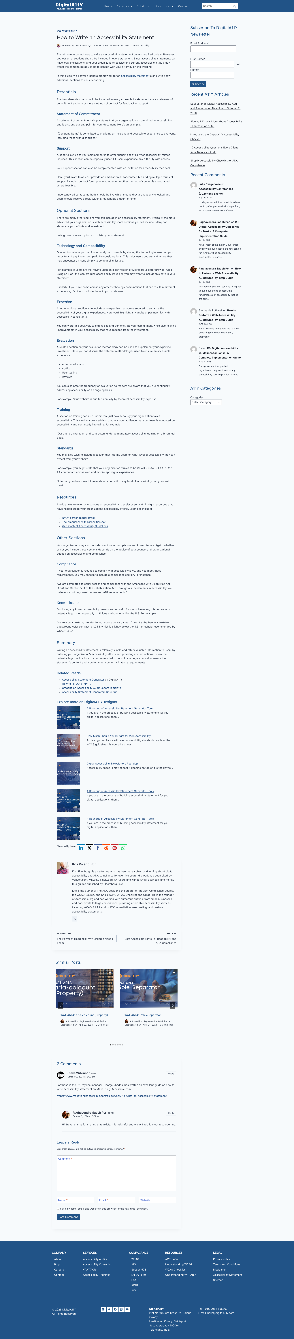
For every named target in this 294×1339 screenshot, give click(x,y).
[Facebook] (98, 848)
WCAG (135, 1259)
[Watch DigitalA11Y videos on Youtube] (127, 1309)
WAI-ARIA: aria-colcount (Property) (84, 1015)
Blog (57, 1264)
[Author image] (59, 45)
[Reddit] (106, 848)
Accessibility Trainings (96, 1274)
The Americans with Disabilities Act (84, 521)
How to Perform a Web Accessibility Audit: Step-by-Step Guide (220, 273)
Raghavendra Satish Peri (91, 1021)
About (58, 1259)
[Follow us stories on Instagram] (121, 1309)
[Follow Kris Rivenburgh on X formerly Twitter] (74, 919)
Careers (59, 1269)
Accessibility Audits (95, 1259)
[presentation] (84, 988)
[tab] (110, 1044)
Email (103, 1200)
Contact (184, 6)
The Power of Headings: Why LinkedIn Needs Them (85, 938)
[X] (89, 848)
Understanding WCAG (178, 1264)
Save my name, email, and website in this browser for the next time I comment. (104, 1208)
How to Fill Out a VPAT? (76, 683)
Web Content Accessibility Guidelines (85, 526)
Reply (171, 1073)
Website (145, 1200)
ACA (134, 1290)
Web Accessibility (67, 31)
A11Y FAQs (171, 1259)
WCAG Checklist (175, 1269)
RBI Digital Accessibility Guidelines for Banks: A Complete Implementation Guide (220, 353)
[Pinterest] (115, 848)
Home (108, 6)
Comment (65, 1158)
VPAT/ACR (89, 1269)
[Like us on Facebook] (115, 1309)
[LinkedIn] (81, 848)
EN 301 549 (138, 1274)
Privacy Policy (221, 1259)
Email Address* (199, 43)
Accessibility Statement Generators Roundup (89, 692)
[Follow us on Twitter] (109, 1309)
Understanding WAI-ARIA (180, 1274)
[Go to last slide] (60, 1005)
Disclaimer (219, 1269)
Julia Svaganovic (210, 184)
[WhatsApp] (123, 848)
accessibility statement (135, 75)
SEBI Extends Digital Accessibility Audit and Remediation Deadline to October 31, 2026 (215, 108)
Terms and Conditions (226, 1264)
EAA (134, 1280)
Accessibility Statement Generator (83, 679)
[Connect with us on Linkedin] (103, 1309)
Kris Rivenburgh (83, 45)
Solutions (144, 6)
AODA (135, 1285)
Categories (197, 397)
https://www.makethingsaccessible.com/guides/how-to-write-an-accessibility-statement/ (112, 1095)
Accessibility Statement (227, 1274)
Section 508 (138, 1269)
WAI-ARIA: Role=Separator (142, 1015)
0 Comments (102, 1025)
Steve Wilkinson (79, 1073)
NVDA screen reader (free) (78, 517)
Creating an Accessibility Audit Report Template (91, 687)
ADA (134, 1264)
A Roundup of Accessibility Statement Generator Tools (120, 708)
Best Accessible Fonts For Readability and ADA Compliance (150, 938)
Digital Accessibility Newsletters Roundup (112, 763)
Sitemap (218, 1280)
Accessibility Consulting (97, 1264)
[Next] (172, 1005)
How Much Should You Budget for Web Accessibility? (119, 736)
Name (63, 1200)
